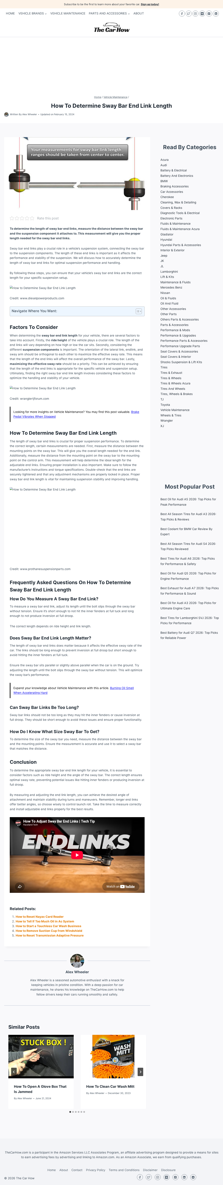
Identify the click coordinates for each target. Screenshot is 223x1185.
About (138, 13)
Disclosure (168, 1170)
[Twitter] (189, 14)
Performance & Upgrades (178, 335)
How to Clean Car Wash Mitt (110, 1086)
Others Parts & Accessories (179, 319)
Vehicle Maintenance (67, 13)
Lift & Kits (167, 277)
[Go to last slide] (14, 1072)
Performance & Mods (175, 330)
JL (162, 266)
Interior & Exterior (172, 250)
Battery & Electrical (173, 170)
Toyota (165, 404)
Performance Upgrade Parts (180, 346)
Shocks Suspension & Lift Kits (181, 362)
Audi (163, 165)
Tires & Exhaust (171, 372)
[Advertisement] (111, 62)
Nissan (165, 293)
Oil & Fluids (168, 298)
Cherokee (167, 197)
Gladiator (166, 234)
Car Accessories (171, 191)
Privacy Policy (95, 1170)
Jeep (163, 255)
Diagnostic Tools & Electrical (180, 213)
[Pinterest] (209, 14)
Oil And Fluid (169, 303)
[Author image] (6, 114)
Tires (163, 367)
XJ (162, 426)
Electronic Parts (171, 218)
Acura (164, 159)
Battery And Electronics (176, 175)
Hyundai (166, 239)
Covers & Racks (171, 208)
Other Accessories (173, 309)
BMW (164, 181)
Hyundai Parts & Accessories (180, 245)
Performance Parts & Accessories (183, 340)
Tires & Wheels (170, 378)
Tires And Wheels (172, 388)
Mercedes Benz (171, 287)
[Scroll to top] (214, 1179)
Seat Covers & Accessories (179, 351)
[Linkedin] (216, 14)
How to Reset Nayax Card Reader (40, 916)
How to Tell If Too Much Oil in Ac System (45, 921)
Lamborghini (169, 271)
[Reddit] (193, 1177)
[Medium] (202, 14)
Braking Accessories (174, 186)
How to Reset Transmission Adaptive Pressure (50, 935)
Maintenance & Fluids (175, 282)
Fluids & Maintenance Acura (180, 229)
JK (162, 261)
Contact (76, 1170)
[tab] (70, 1112)
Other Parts (168, 314)
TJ (162, 399)
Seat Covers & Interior (175, 356)
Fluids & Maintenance (175, 223)
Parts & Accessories (174, 325)
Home (10, 13)
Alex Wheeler (29, 114)
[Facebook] (182, 14)
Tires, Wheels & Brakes (176, 394)
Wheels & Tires (170, 415)
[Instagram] (195, 14)
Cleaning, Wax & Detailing (178, 202)
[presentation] (41, 1056)
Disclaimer (150, 1170)
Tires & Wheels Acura (175, 383)
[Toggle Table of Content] (137, 311)
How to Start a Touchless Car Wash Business (48, 926)
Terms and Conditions (124, 1170)
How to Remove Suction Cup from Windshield (49, 931)
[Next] (140, 1072)
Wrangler (166, 420)
